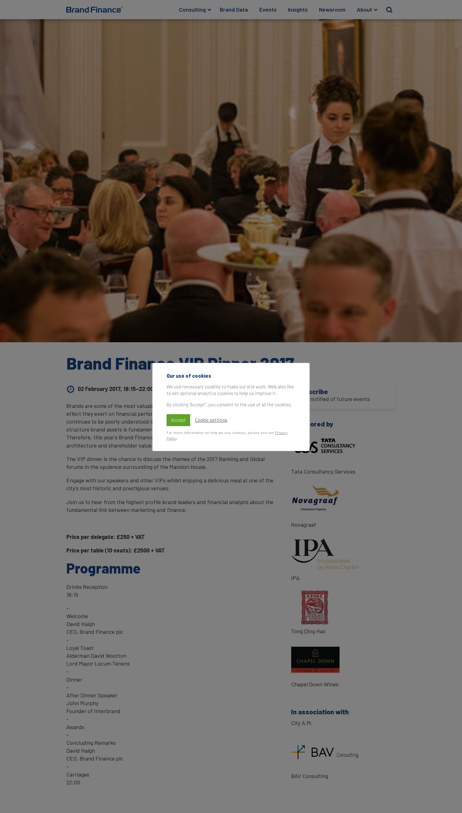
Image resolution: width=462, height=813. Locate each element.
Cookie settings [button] (211, 420)
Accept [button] (178, 420)
